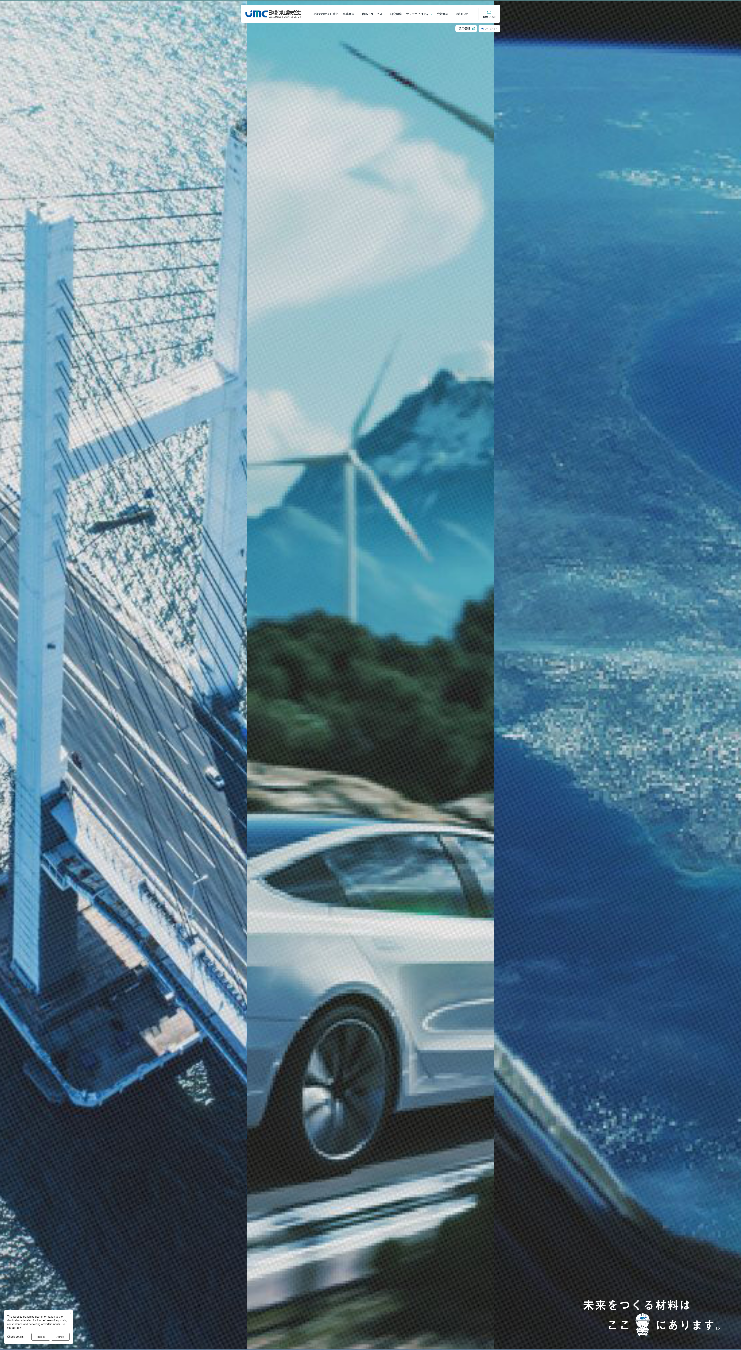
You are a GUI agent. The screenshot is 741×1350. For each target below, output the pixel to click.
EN (495, 28)
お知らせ (462, 14)
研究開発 (396, 14)
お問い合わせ (489, 17)
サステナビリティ (417, 14)
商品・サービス (372, 14)
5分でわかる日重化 (326, 14)
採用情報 (464, 28)
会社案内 (442, 14)
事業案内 (348, 14)
